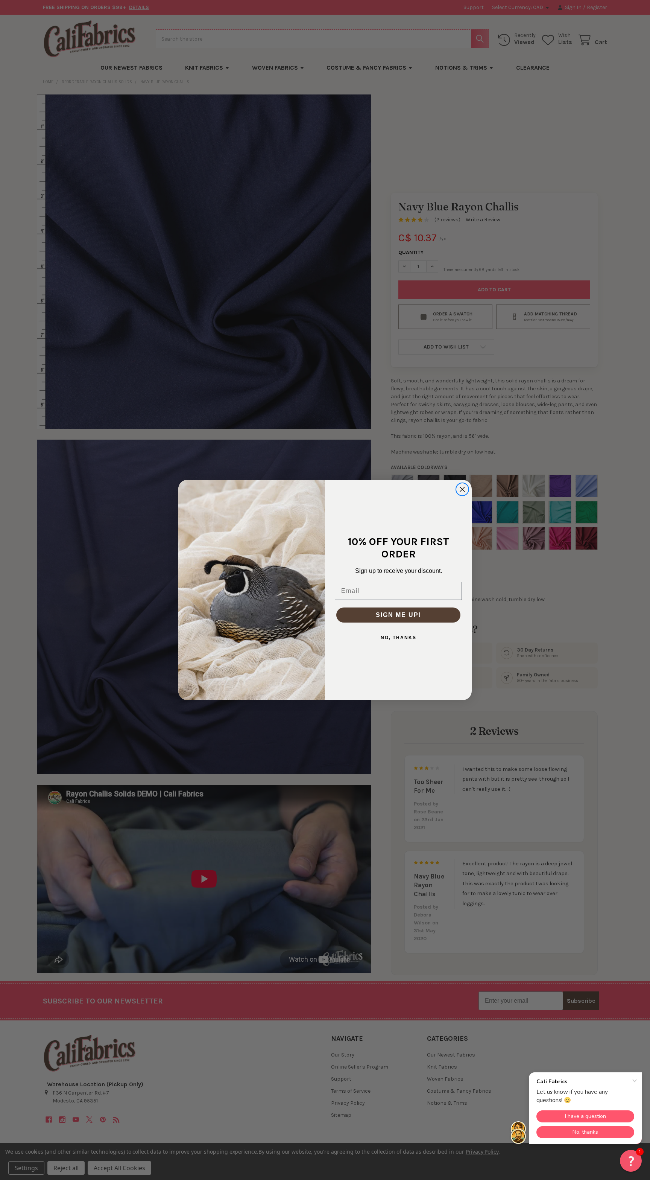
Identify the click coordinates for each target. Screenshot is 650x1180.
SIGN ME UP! (398, 615)
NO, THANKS (398, 637)
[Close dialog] (462, 489)
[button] (631, 1161)
